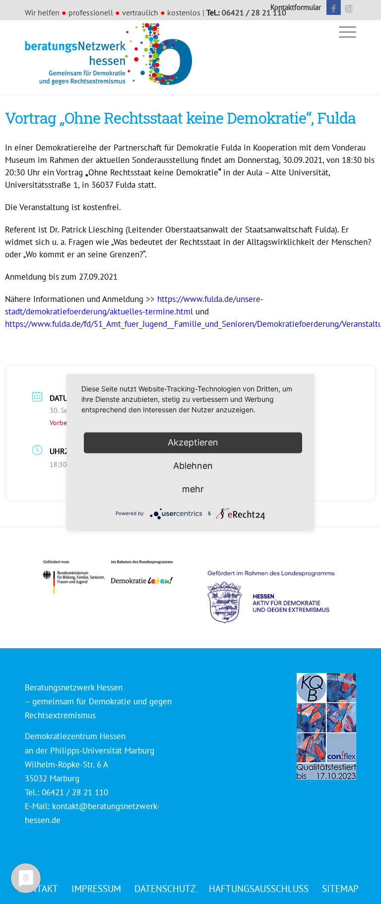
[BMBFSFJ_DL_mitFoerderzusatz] (107, 577)
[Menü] (345, 31)
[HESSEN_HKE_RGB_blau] (281, 588)
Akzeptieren (193, 442)
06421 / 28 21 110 (254, 12)
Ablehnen (193, 465)
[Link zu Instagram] (348, 7)
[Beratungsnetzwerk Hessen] (111, 57)
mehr (193, 489)
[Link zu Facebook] (333, 7)
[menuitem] (293, 7)
